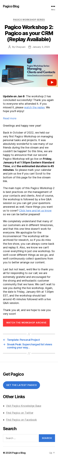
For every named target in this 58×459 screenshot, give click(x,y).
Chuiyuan (20, 46)
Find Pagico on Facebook (21, 419)
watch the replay (34, 107)
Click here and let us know (35, 210)
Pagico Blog (11, 6)
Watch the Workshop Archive (26, 322)
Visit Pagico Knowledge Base (23, 405)
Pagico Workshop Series (29, 19)
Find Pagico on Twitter (19, 412)
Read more (16, 118)
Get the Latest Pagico (21, 385)
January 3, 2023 (41, 46)
